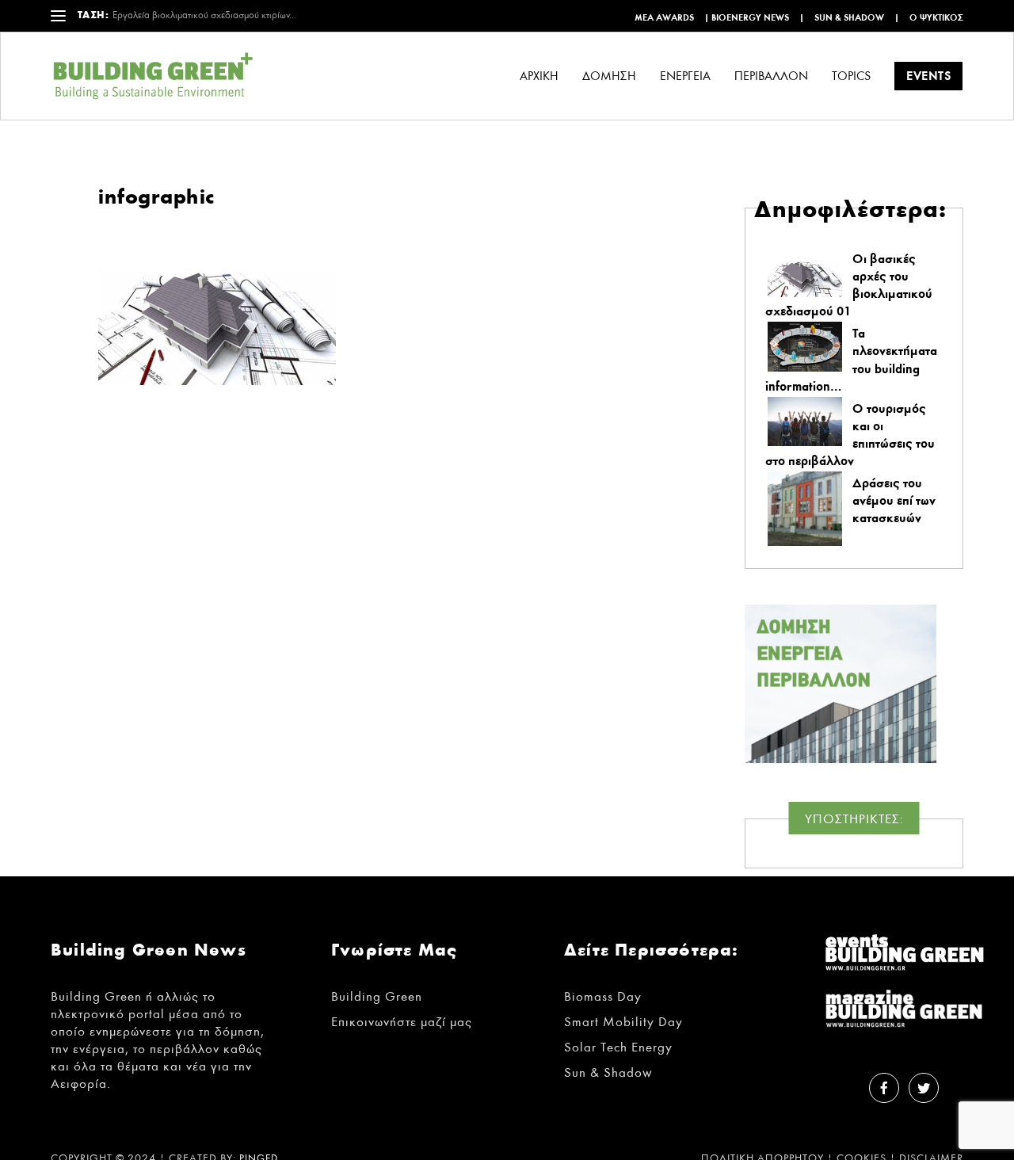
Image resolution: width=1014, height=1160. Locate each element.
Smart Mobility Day (623, 1021)
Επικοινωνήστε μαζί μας (401, 1021)
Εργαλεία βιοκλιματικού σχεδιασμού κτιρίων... (204, 15)
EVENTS (928, 75)
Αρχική (539, 76)
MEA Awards (664, 17)
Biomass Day (603, 996)
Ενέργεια (685, 76)
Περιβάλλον (771, 76)
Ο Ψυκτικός (936, 17)
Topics (851, 76)
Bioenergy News (750, 17)
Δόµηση (609, 76)
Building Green (376, 996)
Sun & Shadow (849, 17)
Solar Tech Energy (618, 1047)
